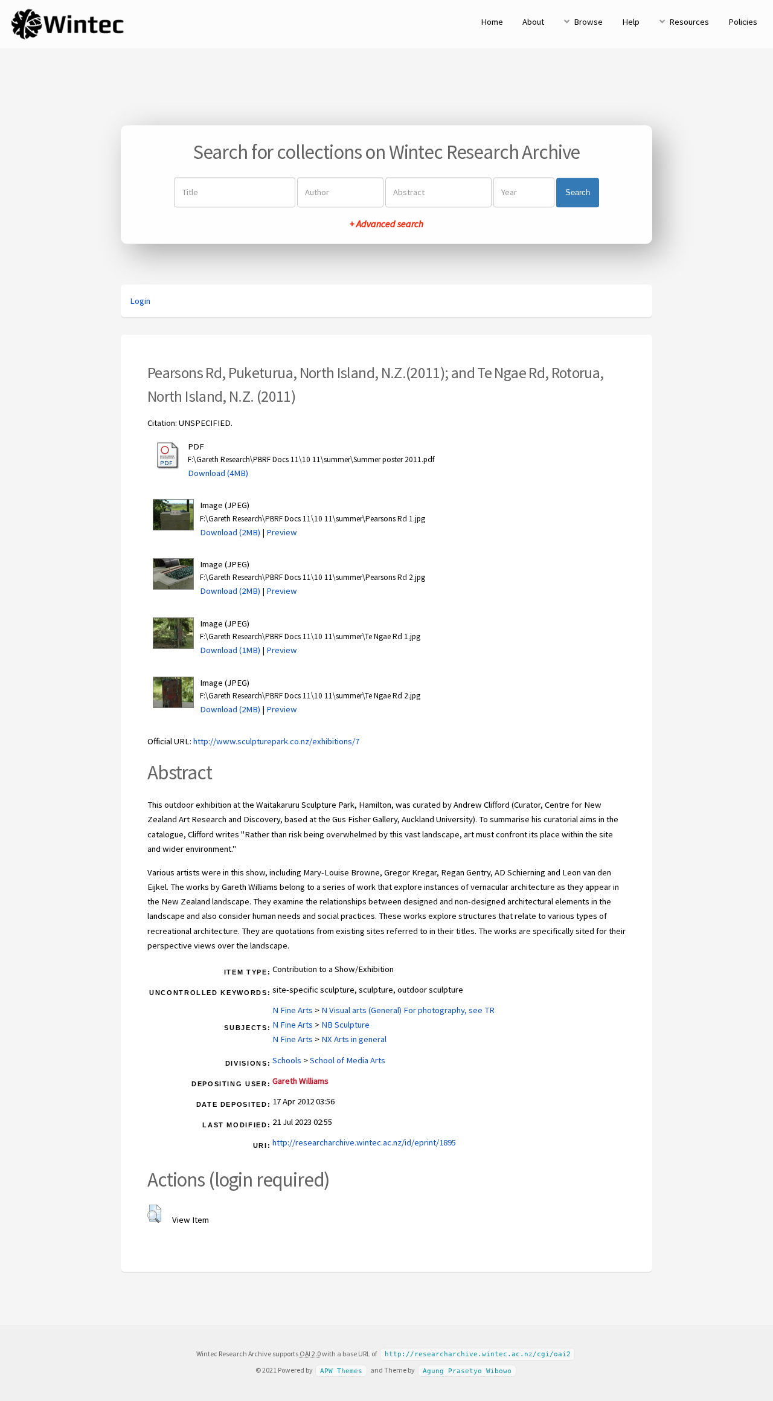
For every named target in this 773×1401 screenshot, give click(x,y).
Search (577, 192)
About (533, 21)
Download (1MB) (230, 650)
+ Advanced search (386, 224)
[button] (154, 1214)
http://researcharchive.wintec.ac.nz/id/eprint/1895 (364, 1142)
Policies (742, 21)
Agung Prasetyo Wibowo (467, 1370)
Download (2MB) (230, 532)
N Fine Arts (292, 1010)
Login (140, 300)
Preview (281, 532)
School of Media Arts (347, 1060)
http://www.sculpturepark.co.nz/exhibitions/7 (276, 741)
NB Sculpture (345, 1024)
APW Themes (341, 1370)
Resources (689, 21)
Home (492, 21)
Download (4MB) (218, 473)
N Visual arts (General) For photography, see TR (408, 1010)
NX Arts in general (353, 1039)
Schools (286, 1060)
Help (631, 21)
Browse (588, 21)
